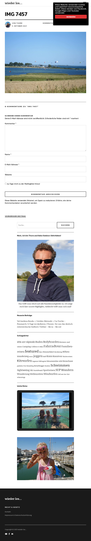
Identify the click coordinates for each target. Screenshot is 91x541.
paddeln (20, 366)
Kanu (49, 356)
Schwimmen (60, 365)
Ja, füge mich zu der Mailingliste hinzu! (23, 183)
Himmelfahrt (48, 351)
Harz (40, 352)
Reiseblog (30, 366)
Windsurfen (51, 374)
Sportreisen (49, 370)
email (12, 534)
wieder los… (13, 3)
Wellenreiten (36, 373)
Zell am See (62, 374)
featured (32, 351)
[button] (40, 422)
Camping (26, 346)
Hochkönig (58, 352)
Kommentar (10, 123)
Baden (39, 342)
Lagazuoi (35, 361)
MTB (60, 361)
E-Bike (41, 347)
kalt (44, 356)
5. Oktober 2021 (19, 26)
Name (8, 154)
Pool (24, 366)
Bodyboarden (51, 342)
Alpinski (30, 341)
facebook (9, 534)
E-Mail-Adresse (12, 164)
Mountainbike (53, 361)
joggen (37, 356)
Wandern (67, 370)
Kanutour (57, 356)
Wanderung (23, 373)
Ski (31, 370)
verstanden (70, 16)
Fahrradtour (52, 346)
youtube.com (6, 534)
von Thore (17, 23)
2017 (24, 341)
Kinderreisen (67, 356)
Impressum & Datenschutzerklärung (18, 515)
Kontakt (8, 512)
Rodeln (47, 366)
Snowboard (38, 370)
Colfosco (34, 346)
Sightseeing (23, 370)
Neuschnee (68, 361)
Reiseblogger (39, 365)
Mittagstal (42, 361)
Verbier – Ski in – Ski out (50, 326)
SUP (58, 370)
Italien (31, 356)
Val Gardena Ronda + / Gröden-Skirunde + (35, 321)
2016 (19, 341)
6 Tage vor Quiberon (37, 323)
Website (8, 174)
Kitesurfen (24, 360)
